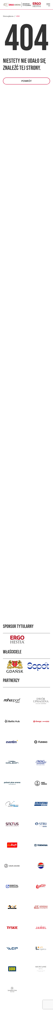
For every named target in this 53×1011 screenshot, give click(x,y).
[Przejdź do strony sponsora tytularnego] (26, 639)
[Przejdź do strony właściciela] (14, 666)
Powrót (26, 81)
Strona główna (8, 16)
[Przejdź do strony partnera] (12, 700)
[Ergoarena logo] (12, 4)
